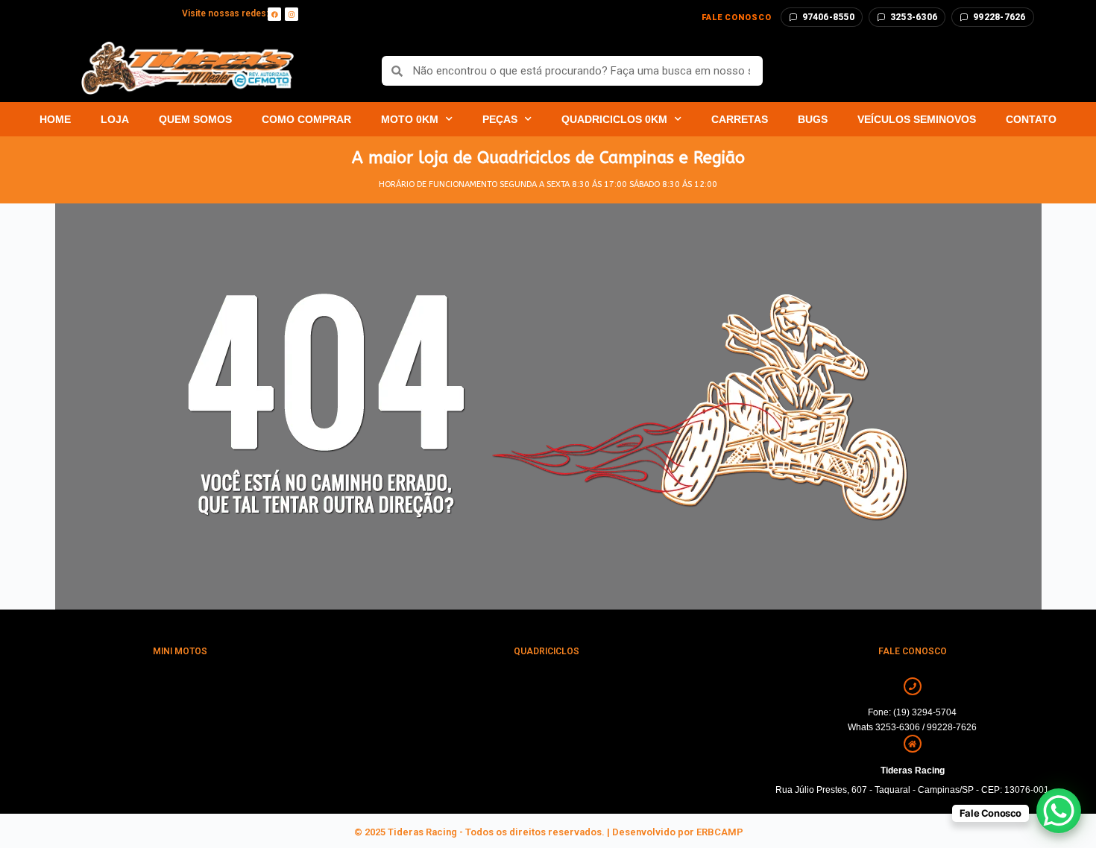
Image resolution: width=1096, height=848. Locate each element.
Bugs (813, 119)
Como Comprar (306, 119)
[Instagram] (291, 14)
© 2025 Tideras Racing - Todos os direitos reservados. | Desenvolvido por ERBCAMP (548, 832)
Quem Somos (195, 119)
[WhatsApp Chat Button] (1058, 810)
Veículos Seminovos (916, 119)
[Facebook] (274, 14)
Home (55, 119)
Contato (1031, 119)
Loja (115, 119)
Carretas (739, 119)
